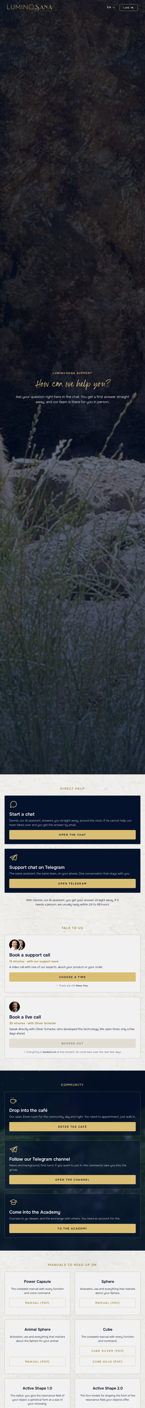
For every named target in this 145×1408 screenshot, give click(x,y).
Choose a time (72, 977)
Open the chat (72, 834)
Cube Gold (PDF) (108, 1361)
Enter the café (72, 1126)
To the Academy (72, 1228)
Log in (128, 7)
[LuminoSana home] (29, 7)
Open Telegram (72, 883)
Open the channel (72, 1179)
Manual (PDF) (37, 1303)
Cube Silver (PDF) (107, 1351)
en (109, 7)
